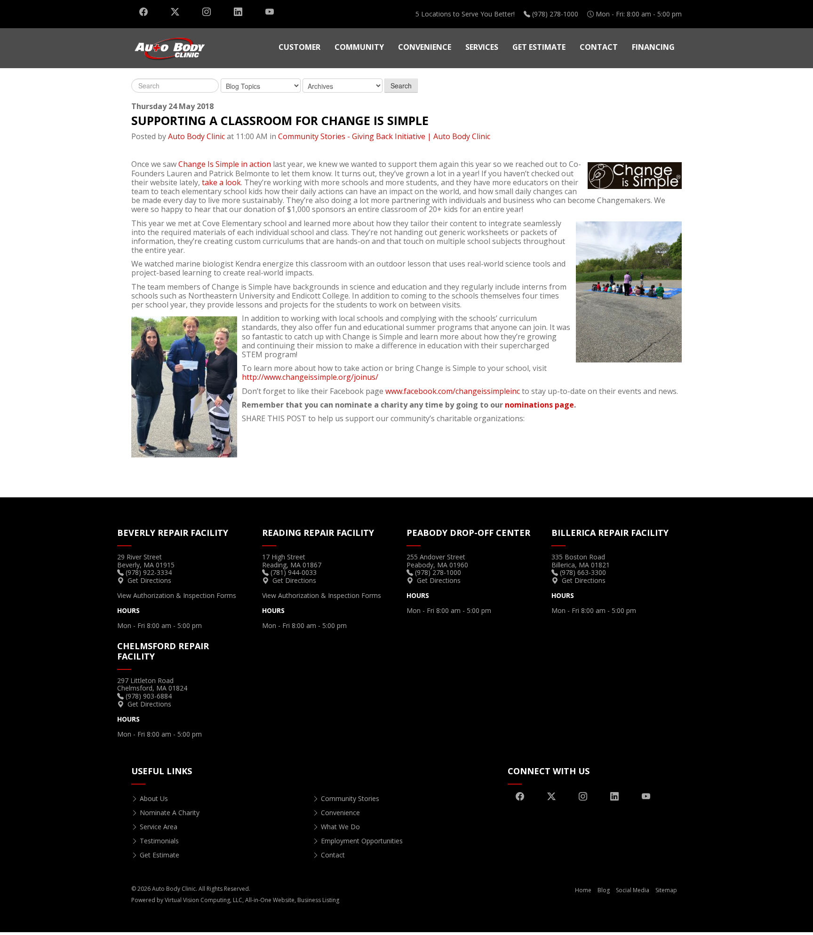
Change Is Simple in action (224, 164)
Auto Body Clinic (196, 136)
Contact (599, 47)
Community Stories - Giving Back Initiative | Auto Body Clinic (384, 136)
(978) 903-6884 (149, 695)
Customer (299, 47)
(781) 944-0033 (294, 572)
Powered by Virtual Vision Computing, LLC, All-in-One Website (213, 900)
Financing (653, 47)
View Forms (176, 595)
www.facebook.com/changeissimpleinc (452, 391)
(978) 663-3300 (583, 572)
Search (401, 85)
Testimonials (159, 840)
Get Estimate (539, 47)
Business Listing (318, 900)
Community (359, 47)
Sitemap (666, 890)
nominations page (539, 405)
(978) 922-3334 (149, 572)
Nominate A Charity (169, 812)
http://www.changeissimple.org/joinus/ (310, 377)
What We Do (340, 826)
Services (481, 47)
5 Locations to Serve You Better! (465, 13)
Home (583, 890)
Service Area (158, 826)
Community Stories (350, 798)
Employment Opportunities (362, 840)
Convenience (424, 47)
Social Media (632, 890)
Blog (604, 890)
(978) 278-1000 (555, 13)
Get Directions (149, 580)
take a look (221, 182)
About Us (154, 798)
